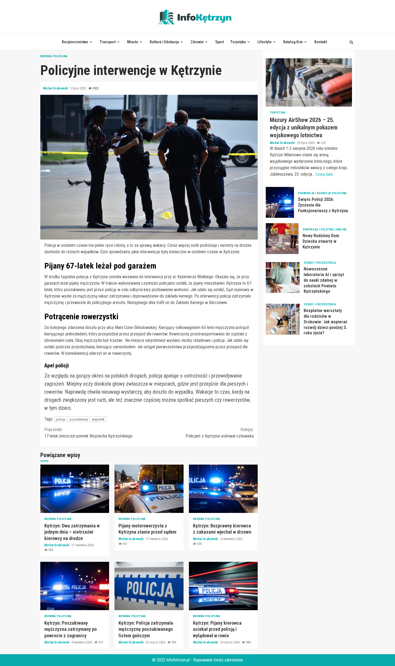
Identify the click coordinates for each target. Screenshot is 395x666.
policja (60, 419)
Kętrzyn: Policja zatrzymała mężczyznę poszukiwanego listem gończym (148, 586)
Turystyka (238, 42)
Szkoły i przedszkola (320, 263)
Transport (108, 42)
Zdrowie (197, 42)
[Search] (351, 42)
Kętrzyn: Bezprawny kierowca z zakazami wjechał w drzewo (223, 489)
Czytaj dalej (324, 174)
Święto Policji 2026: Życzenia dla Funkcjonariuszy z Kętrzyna (280, 202)
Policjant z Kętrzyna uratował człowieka (220, 433)
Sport (219, 42)
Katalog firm (293, 42)
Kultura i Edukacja (164, 42)
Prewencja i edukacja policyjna (322, 193)
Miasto (132, 42)
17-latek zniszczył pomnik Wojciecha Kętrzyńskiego (88, 433)
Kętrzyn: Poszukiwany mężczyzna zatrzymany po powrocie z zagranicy (74, 586)
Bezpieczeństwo (75, 42)
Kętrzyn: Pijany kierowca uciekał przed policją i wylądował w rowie (223, 586)
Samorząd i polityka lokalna (325, 229)
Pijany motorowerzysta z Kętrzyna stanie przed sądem (148, 489)
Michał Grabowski (56, 88)
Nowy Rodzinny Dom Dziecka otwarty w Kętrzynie (282, 238)
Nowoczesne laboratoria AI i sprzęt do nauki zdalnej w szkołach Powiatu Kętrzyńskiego (283, 277)
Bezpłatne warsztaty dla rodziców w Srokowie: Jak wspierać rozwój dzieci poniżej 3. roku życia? (283, 319)
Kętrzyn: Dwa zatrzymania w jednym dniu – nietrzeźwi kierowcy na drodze (74, 489)
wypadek (98, 419)
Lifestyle (264, 42)
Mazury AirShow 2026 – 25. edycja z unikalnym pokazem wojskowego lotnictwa (309, 82)
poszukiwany (79, 419)
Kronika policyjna (53, 56)
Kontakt (320, 42)
